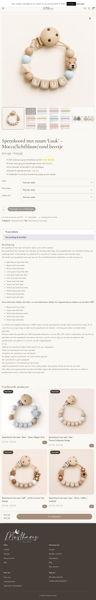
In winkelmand (54, 516)
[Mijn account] (89, 8)
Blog (50, 562)
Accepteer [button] (71, 4)
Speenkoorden (17, 220)
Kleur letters (6, 188)
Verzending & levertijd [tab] (15, 237)
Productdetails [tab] (11, 231)
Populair (7, 554)
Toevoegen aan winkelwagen (22, 209)
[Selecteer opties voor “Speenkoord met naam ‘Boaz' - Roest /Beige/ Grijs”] (44, 442)
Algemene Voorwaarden (13, 585)
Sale (5, 562)
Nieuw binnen (9, 558)
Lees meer (81, 3)
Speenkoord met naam (37, 220)
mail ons (35, 170)
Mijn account (54, 566)
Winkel (6, 549)
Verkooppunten (9, 581)
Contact (52, 549)
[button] (22, 8)
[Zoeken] (85, 8)
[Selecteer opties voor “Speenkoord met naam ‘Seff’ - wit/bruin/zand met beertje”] (44, 506)
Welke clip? (6, 195)
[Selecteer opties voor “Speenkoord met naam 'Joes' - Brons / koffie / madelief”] (91, 506)
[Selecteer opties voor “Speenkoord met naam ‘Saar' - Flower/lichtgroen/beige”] (91, 445)
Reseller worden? (55, 554)
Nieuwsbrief (53, 558)
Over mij (7, 577)
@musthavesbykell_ (56, 577)
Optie (4, 181)
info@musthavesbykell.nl (58, 581)
